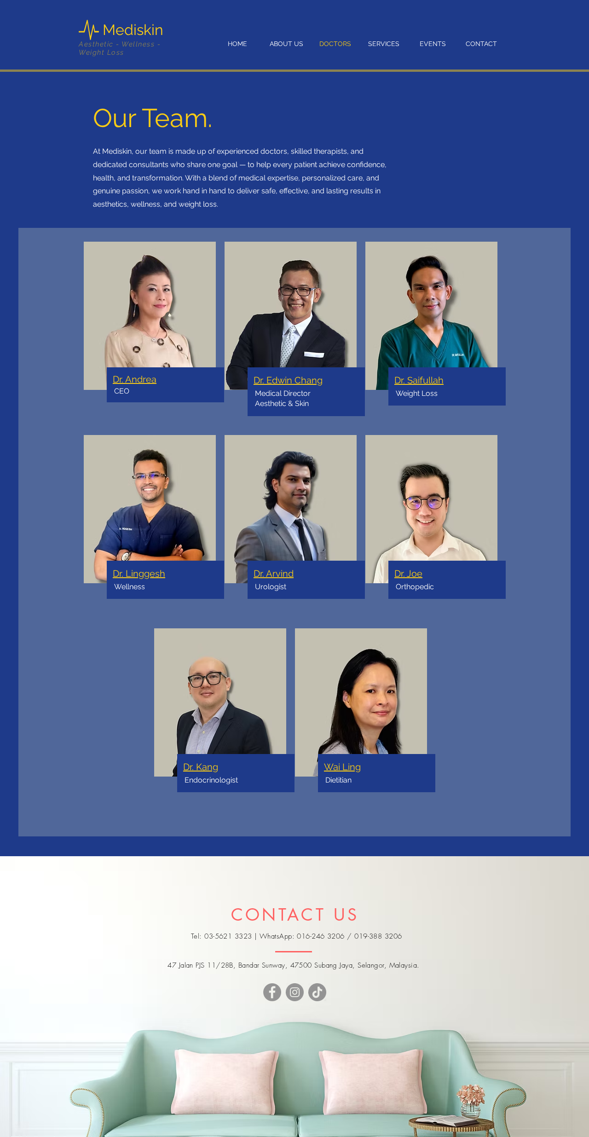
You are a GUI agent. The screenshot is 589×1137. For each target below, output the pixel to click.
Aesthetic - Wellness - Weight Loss (120, 48)
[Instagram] (295, 992)
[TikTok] (317, 992)
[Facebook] (272, 992)
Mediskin (135, 29)
